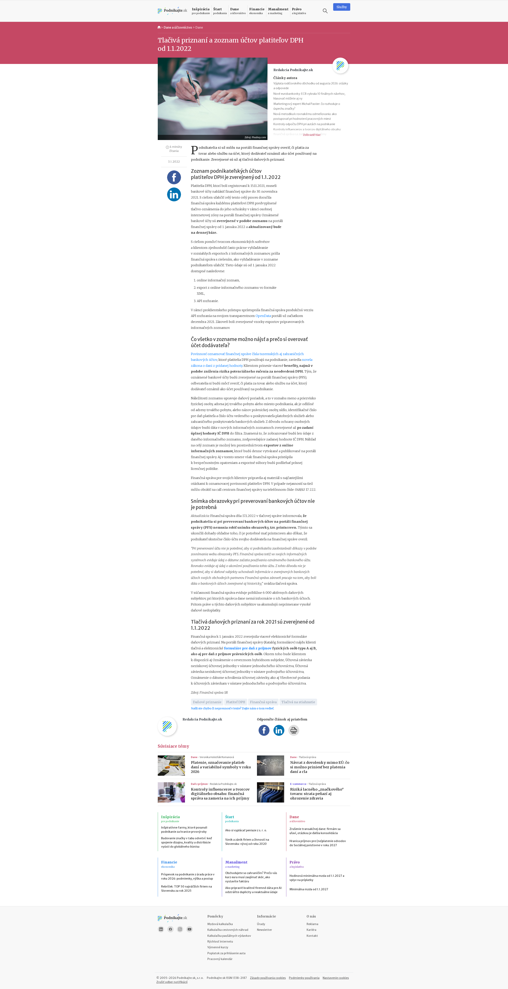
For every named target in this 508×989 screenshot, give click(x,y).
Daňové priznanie (207, 702)
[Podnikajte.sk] (172, 11)
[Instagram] (180, 929)
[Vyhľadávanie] (325, 11)
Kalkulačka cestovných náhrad (227, 930)
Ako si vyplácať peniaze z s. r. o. (246, 830)
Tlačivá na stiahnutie (298, 702)
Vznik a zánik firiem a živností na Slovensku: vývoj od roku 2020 (247, 842)
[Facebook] (170, 929)
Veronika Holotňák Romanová (217, 757)
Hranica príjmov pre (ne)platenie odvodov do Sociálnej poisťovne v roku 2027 (318, 843)
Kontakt (312, 936)
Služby (342, 7)
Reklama (312, 924)
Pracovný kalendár (220, 959)
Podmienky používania (304, 978)
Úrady (261, 924)
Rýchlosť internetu (220, 941)
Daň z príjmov (199, 783)
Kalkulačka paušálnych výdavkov (229, 936)
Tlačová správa (307, 757)
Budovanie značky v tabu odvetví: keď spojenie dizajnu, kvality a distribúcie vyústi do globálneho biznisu (186, 842)
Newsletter (264, 930)
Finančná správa (263, 702)
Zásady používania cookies (268, 978)
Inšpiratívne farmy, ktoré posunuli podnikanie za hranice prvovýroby (184, 830)
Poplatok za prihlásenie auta (226, 953)
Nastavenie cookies (336, 978)
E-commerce (298, 783)
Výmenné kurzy (217, 947)
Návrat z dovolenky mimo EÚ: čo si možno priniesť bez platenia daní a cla (319, 767)
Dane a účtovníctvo (178, 27)
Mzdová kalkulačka (220, 924)
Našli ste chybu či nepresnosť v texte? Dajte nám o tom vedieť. (232, 708)
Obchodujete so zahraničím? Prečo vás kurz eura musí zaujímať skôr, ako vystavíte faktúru (251, 877)
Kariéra (311, 930)
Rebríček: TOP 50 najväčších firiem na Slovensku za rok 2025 (186, 888)
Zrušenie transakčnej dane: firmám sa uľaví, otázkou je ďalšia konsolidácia (315, 831)
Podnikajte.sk (216, 978)
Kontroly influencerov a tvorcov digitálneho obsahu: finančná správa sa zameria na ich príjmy (220, 794)
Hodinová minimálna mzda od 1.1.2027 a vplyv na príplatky (317, 878)
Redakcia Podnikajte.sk (223, 783)
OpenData (263, 316)
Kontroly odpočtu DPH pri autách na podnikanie (304, 124)
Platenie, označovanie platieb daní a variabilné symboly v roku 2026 (221, 767)
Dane (199, 27)
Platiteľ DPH (235, 702)
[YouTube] (189, 929)
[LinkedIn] (161, 929)
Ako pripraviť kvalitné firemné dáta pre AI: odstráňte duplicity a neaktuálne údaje (253, 890)
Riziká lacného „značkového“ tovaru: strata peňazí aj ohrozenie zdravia (317, 794)
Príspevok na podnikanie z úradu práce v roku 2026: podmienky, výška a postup (188, 876)
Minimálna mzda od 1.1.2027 (309, 889)
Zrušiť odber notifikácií (172, 982)
